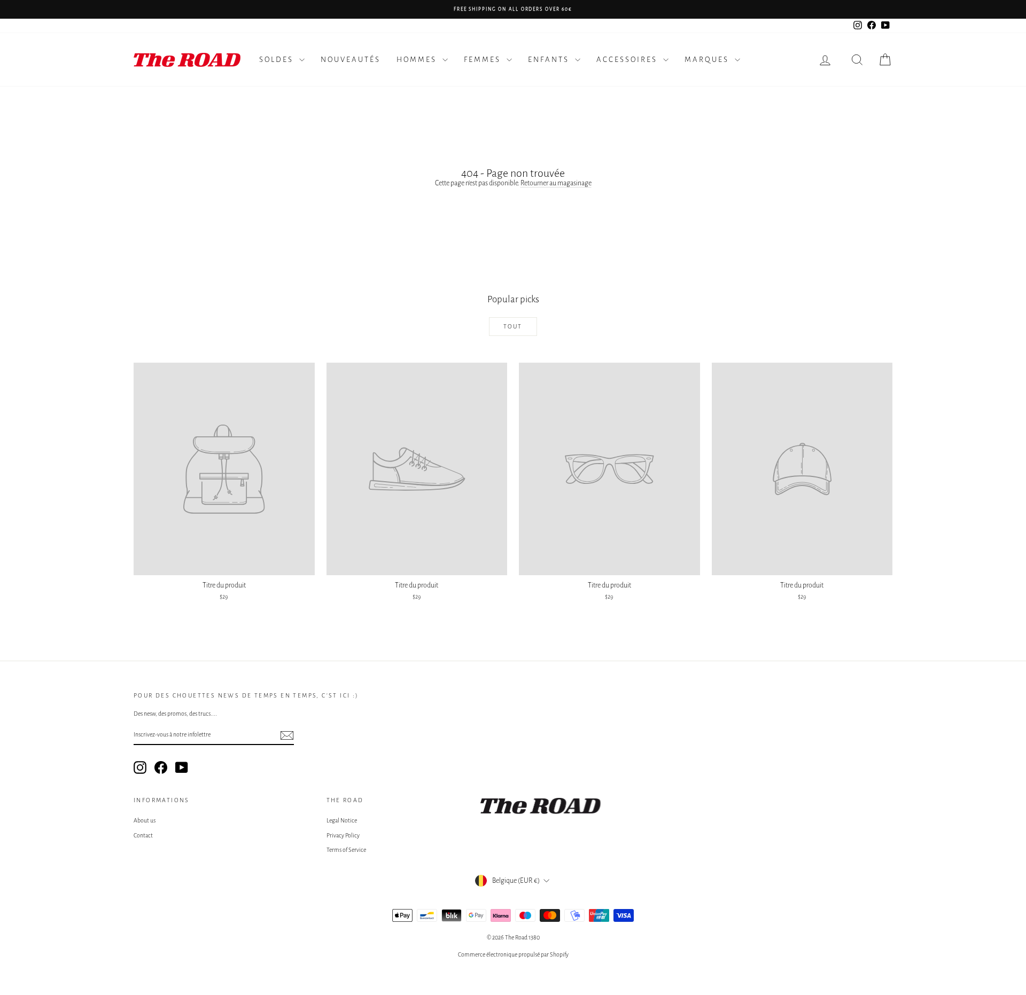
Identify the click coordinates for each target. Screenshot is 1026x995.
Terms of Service (346, 850)
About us (145, 820)
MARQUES (708, 60)
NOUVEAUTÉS (350, 60)
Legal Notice (342, 820)
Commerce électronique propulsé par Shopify (513, 954)
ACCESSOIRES (628, 60)
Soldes (278, 60)
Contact (143, 835)
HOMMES (418, 60)
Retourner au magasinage (556, 183)
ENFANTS (550, 60)
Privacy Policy (343, 835)
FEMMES (484, 60)
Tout (513, 326)
